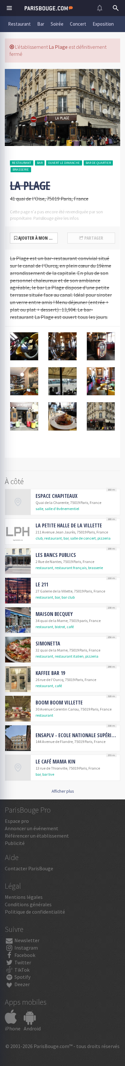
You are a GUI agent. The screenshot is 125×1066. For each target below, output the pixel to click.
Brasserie (21, 169)
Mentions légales (24, 897)
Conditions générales (28, 904)
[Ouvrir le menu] (9, 8)
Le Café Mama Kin (55, 761)
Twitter (22, 962)
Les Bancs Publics (56, 555)
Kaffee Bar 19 (50, 673)
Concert (78, 24)
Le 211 (42, 584)
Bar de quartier (98, 163)
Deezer (21, 984)
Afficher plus (63, 791)
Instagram (25, 947)
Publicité (15, 843)
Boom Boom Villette (59, 702)
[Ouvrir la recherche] (115, 8)
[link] (62, 502)
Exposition (103, 24)
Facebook (24, 955)
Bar (40, 24)
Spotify (21, 977)
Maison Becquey (54, 614)
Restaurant (19, 24)
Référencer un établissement (37, 835)
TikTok (21, 970)
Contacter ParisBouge (29, 868)
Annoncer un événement (31, 828)
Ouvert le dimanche (64, 163)
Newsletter (26, 940)
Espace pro (17, 821)
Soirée (57, 24)
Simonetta (48, 643)
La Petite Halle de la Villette (69, 525)
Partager (93, 238)
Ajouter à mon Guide (37, 238)
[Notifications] (99, 8)
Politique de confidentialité (35, 911)
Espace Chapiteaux (57, 495)
